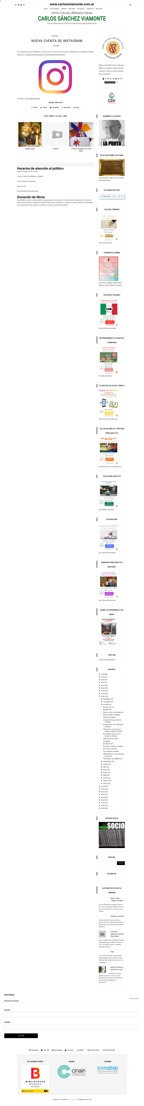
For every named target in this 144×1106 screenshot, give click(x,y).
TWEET (45, 107)
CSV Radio (80, 9)
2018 (102, 696)
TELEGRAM (55, 107)
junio (105, 770)
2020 (102, 691)
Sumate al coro (108, 707)
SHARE (35, 107)
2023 (102, 682)
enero (105, 783)
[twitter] (18, 5)
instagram (58, 1050)
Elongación (107, 710)
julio (104, 767)
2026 (102, 674)
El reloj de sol (108, 744)
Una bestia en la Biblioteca (112, 759)
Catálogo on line (109, 1050)
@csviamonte (35, 99)
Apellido (7, 1022)
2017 (102, 786)
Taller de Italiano (109, 717)
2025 (102, 677)
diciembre (106, 699)
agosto (105, 764)
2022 (102, 685)
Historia (72, 9)
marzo (105, 778)
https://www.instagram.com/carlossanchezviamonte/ (46, 55)
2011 (102, 803)
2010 (102, 805)
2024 (102, 680)
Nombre (7, 1010)
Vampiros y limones (117, 916)
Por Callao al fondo (110, 749)
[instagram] (24, 5)
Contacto (90, 9)
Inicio (46, 9)
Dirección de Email (11, 1001)
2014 (102, 794)
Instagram (55, 36)
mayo (105, 772)
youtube (70, 1050)
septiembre (107, 761)
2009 (102, 808)
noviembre (107, 702)
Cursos (64, 9)
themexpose (72, 1100)
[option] (30, 136)
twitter (46, 1050)
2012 (102, 800)
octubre (106, 704)
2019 (102, 693)
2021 (102, 688)
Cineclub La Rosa (93, 1050)
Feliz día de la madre (110, 739)
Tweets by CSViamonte (107, 660)
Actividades (54, 9)
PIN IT (77, 107)
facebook (34, 1050)
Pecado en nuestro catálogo (113, 746)
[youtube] (21, 5)
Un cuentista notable (111, 751)
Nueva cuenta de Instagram (113, 712)
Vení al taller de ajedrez (111, 715)
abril (104, 775)
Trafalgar (106, 741)
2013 (102, 797)
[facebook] (16, 5)
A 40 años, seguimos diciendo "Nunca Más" (117, 934)
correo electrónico (61, 205)
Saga (112, 952)
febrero (105, 781)
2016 (102, 789)
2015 (102, 792)
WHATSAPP (67, 107)
